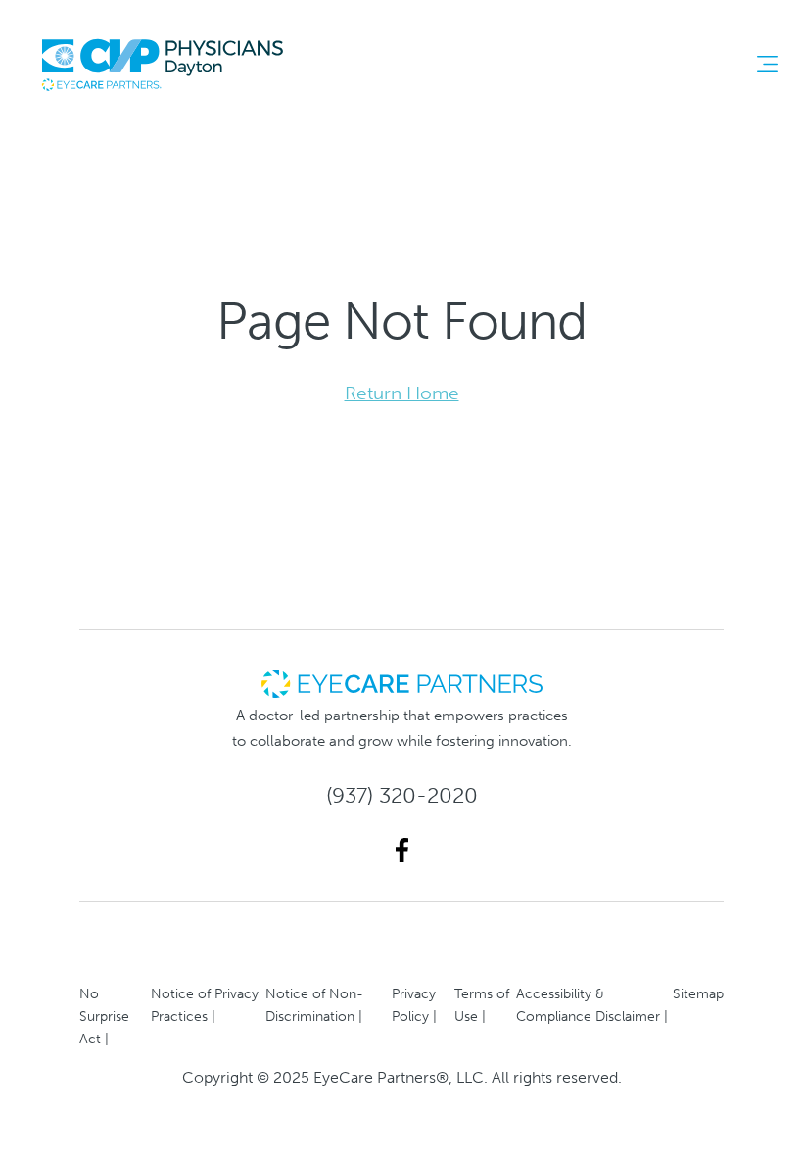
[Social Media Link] (402, 850)
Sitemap (698, 993)
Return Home (402, 393)
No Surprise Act (104, 1016)
